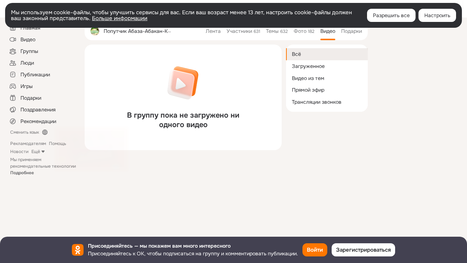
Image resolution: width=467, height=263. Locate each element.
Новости (19, 152)
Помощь (57, 143)
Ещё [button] (35, 152)
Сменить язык (24, 132)
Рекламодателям (28, 143)
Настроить (437, 15)
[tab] (213, 31)
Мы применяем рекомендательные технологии (43, 166)
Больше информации (119, 18)
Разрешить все (391, 15)
